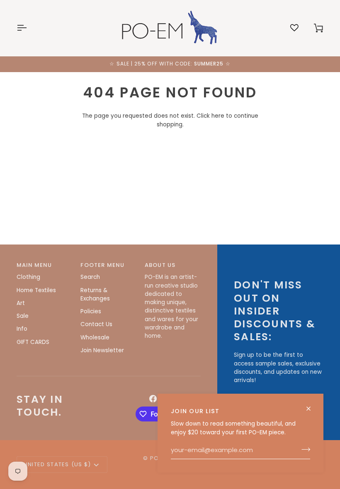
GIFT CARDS (33, 342)
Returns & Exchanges (95, 294)
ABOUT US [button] (160, 265)
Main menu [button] (34, 265)
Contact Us (96, 324)
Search (90, 277)
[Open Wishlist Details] (294, 28)
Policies (90, 311)
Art (21, 303)
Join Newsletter (102, 350)
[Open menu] (29, 28)
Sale (23, 316)
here (217, 116)
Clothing (28, 277)
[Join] (303, 449)
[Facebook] (153, 398)
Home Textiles (36, 290)
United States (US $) (57, 464)
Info (22, 329)
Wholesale (94, 337)
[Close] (312, 409)
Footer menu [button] (102, 265)
